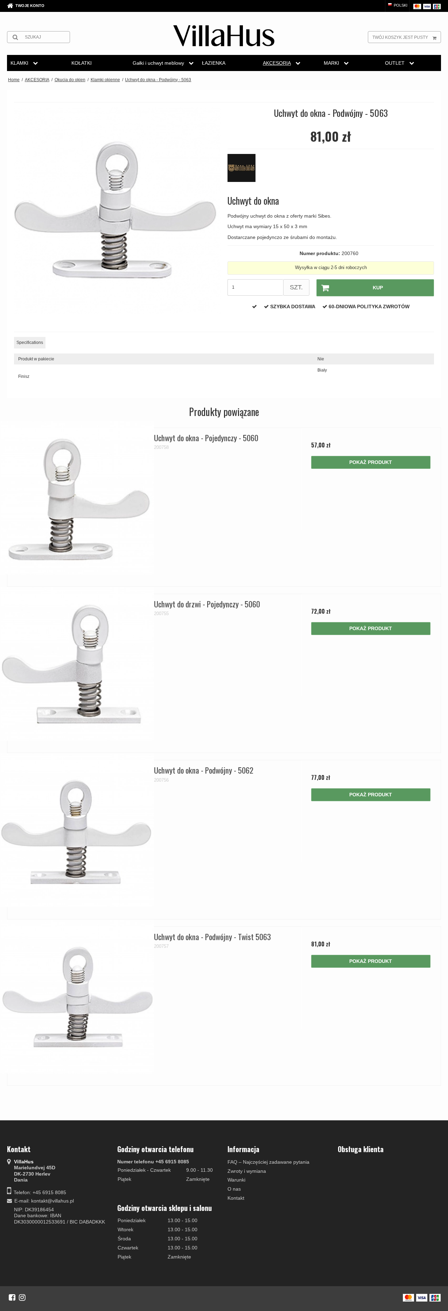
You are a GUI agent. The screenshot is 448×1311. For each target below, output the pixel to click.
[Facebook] (12, 1297)
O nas (234, 1189)
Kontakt (235, 1198)
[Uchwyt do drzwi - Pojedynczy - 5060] (77, 664)
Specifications (29, 342)
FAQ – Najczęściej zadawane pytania (268, 1162)
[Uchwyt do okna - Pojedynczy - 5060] (77, 498)
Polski (400, 5)
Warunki (236, 1180)
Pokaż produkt (370, 462)
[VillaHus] (223, 35)
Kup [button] (378, 287)
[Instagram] (22, 1297)
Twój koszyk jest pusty (400, 37)
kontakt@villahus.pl (52, 1201)
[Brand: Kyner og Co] (244, 171)
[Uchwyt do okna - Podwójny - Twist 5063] (77, 996)
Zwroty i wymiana (246, 1171)
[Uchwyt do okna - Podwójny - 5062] (77, 830)
